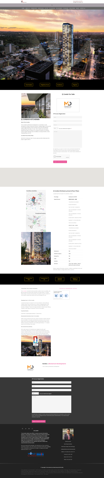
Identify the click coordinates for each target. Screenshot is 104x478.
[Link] (24, 2)
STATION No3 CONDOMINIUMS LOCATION (68, 288)
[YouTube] (29, 428)
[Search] (52, 5)
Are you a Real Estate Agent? (65, 128)
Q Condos (24, 291)
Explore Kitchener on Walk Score (58, 298)
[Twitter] (25, 428)
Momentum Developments (57, 364)
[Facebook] (22, 428)
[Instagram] (32, 428)
